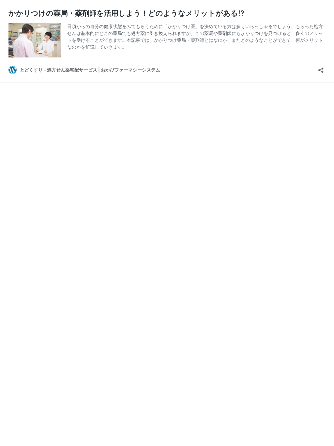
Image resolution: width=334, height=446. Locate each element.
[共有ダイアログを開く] (321, 68)
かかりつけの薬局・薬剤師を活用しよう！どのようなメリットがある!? (126, 13)
